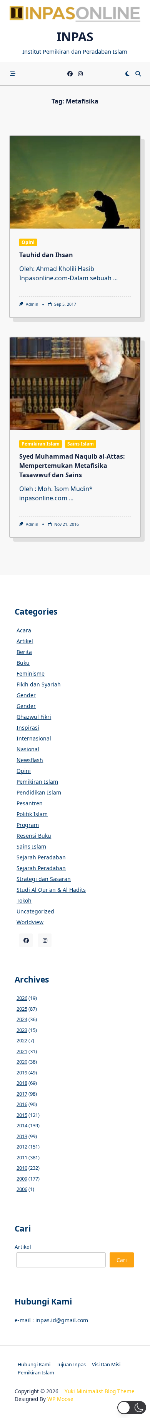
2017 (22, 1093)
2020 (22, 1061)
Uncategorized (35, 911)
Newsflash (30, 760)
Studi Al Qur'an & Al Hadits (51, 889)
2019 (22, 1072)
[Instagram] (80, 74)
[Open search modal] (138, 73)
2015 (22, 1114)
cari (122, 1260)
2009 (22, 1178)
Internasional (34, 738)
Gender (26, 695)
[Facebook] (70, 74)
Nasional (28, 749)
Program (28, 824)
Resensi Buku (34, 835)
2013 (22, 1136)
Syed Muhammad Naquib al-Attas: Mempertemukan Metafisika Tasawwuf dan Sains (72, 465)
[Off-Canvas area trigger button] (12, 73)
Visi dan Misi (106, 1364)
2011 (22, 1157)
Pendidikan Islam (39, 792)
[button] (131, 1407)
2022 (22, 1040)
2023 (22, 1030)
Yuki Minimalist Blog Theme (100, 1391)
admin (32, 304)
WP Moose (60, 1399)
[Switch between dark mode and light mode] (127, 73)
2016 (22, 1104)
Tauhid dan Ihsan (46, 255)
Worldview (30, 922)
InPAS (75, 36)
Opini (28, 242)
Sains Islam (80, 443)
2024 (22, 1019)
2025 (22, 1008)
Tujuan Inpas (71, 1364)
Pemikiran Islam (41, 443)
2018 (22, 1082)
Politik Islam (32, 814)
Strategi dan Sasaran (44, 879)
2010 (22, 1167)
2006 (22, 1189)
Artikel (25, 641)
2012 (22, 1146)
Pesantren (30, 803)
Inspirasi (28, 727)
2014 (22, 1125)
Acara (24, 630)
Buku (23, 662)
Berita (24, 652)
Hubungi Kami (34, 1364)
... (115, 278)
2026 (22, 997)
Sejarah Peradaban (41, 857)
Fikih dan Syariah (39, 684)
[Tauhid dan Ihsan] (75, 182)
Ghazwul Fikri (34, 716)
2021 (22, 1051)
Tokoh (24, 900)
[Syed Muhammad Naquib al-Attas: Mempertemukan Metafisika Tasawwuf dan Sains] (75, 383)
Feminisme (31, 673)
